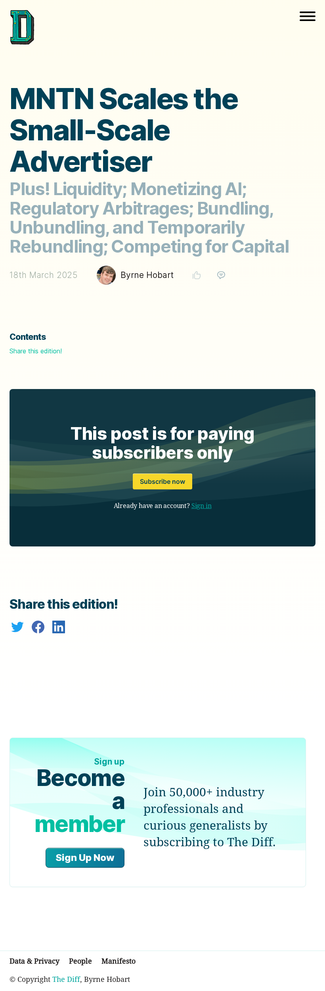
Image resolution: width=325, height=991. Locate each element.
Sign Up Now (85, 857)
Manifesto (118, 960)
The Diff (66, 979)
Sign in (201, 505)
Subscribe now (162, 481)
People (80, 960)
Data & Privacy (34, 960)
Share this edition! (36, 351)
